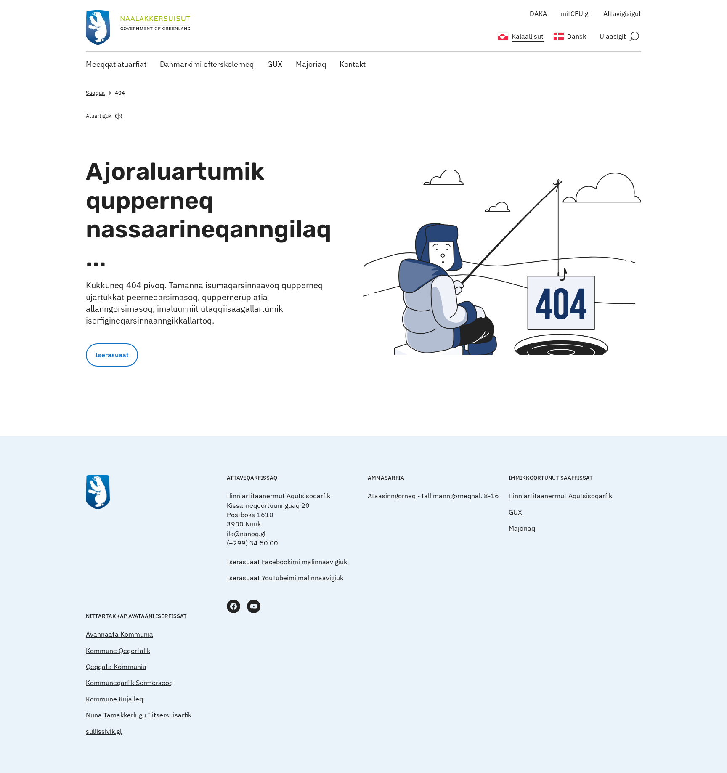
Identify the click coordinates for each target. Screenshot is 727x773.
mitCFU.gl (575, 13)
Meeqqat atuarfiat (116, 64)
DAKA (538, 13)
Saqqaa (95, 92)
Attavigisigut (622, 13)
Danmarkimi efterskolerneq (207, 64)
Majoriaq (311, 64)
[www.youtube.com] (253, 606)
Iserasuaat (112, 355)
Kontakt (353, 64)
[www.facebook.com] (233, 606)
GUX (274, 64)
